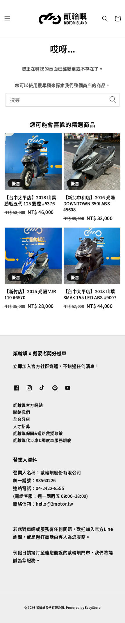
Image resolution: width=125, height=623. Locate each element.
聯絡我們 (21, 412)
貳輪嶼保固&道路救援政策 (38, 433)
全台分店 (21, 419)
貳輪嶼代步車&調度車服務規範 (42, 440)
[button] (7, 18)
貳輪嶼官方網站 (28, 405)
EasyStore (93, 607)
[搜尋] (112, 99)
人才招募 (21, 426)
